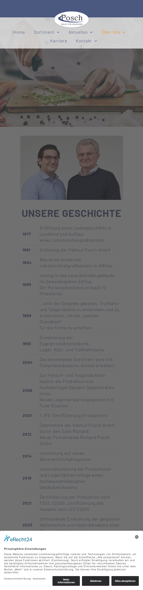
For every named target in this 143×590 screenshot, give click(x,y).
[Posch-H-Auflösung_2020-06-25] (71, 13)
